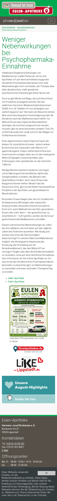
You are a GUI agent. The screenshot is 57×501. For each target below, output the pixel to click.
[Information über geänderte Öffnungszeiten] (29, 311)
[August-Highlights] (28, 389)
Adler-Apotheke (16, 278)
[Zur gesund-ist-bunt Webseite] (51, 7)
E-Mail (5, 450)
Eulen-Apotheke (8, 27)
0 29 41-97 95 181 (15, 443)
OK (46, 473)
